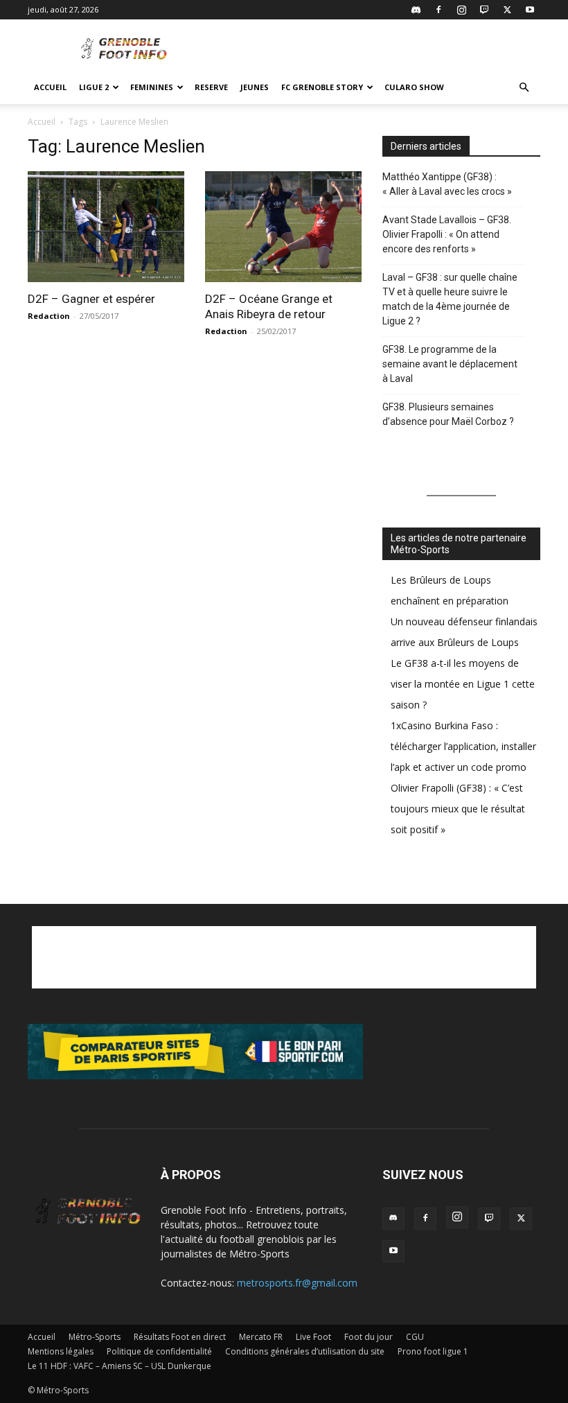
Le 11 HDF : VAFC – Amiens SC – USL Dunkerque (119, 1366)
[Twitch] (484, 9)
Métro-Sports (95, 1337)
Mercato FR (261, 1337)
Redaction (49, 316)
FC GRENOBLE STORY (322, 87)
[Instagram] (461, 9)
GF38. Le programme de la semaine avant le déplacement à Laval (449, 364)
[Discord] (415, 9)
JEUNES (254, 87)
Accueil (50, 87)
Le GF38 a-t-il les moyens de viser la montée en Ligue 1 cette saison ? (463, 683)
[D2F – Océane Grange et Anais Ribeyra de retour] (284, 226)
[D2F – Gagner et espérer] (107, 226)
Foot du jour (368, 1337)
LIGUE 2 (94, 87)
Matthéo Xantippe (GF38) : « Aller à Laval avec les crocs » (447, 184)
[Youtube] (530, 9)
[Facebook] (438, 9)
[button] (523, 87)
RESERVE (211, 87)
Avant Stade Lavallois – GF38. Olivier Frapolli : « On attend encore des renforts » (446, 234)
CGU (415, 1337)
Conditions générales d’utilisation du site (304, 1351)
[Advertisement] (377, 50)
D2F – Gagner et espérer (91, 299)
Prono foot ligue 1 (433, 1351)
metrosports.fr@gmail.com (297, 1282)
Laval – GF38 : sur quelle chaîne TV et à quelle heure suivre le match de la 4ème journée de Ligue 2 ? (449, 299)
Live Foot (313, 1337)
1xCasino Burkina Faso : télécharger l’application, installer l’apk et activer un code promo (463, 746)
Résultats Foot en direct (180, 1337)
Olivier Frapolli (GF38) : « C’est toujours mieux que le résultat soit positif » (458, 808)
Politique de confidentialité (159, 1351)
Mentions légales (61, 1351)
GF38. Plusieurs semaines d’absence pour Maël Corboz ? (448, 414)
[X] (507, 9)
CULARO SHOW (414, 87)
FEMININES (151, 87)
